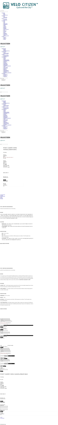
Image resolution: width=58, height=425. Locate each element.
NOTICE (4, 127)
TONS (4, 66)
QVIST (4, 59)
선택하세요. (5, 161)
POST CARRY (4, 30)
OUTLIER (5, 124)
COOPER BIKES (5, 19)
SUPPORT (3, 36)
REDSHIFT (4, 27)
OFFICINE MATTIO (6, 103)
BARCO (4, 14)
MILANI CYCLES (6, 56)
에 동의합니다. (5, 353)
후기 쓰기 (2, 329)
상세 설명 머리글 (2, 194)
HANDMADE (4, 48)
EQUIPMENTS (3, 20)
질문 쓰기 (2, 347)
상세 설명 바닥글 (2, 196)
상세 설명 (1, 195)
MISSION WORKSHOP (6, 29)
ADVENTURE (3, 15)
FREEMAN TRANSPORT (6, 35)
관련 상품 (1, 198)
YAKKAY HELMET (5, 34)
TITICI (4, 16)
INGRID (4, 25)
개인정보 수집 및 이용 (3, 353)
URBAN (3, 18)
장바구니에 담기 (2, 402)
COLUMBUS (4, 26)
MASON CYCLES (5, 17)
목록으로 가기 (2, 358)
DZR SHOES (4, 31)
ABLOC (4, 32)
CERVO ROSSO (5, 33)
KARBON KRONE (5, 23)
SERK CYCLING (5, 106)
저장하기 (2, 337)
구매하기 (2, 371)
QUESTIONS (4, 38)
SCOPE (4, 22)
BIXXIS (4, 13)
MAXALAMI (5, 69)
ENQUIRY (4, 39)
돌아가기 (2, 366)
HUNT (4, 21)
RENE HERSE (5, 64)
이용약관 (1, 417)
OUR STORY (4, 37)
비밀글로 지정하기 (3, 357)
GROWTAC (5, 61)
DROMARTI (4, 28)
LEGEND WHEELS (5, 24)
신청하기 (2, 411)
